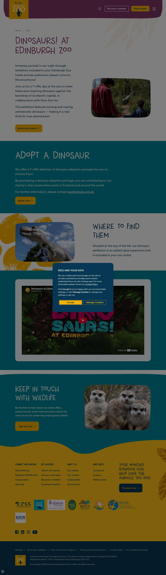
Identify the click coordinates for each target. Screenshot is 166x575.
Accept (70, 302)
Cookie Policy (91, 284)
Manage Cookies (95, 302)
